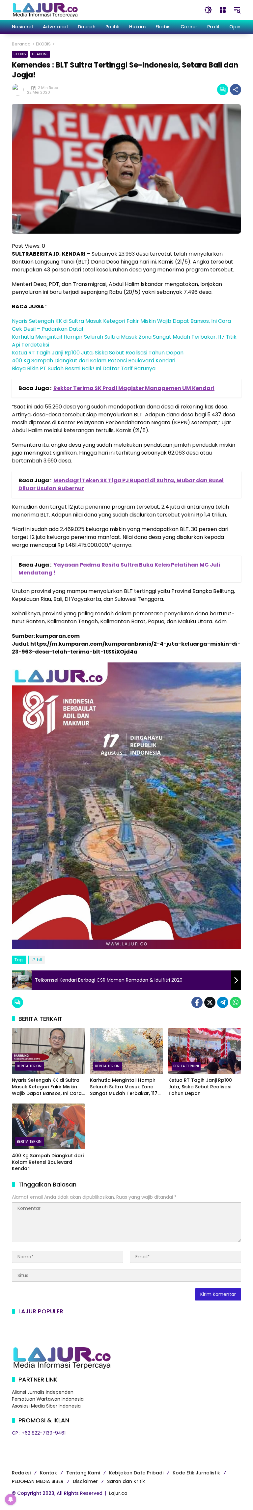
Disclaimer (85, 1481)
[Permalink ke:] (19, 90)
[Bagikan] (235, 89)
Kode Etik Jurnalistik (196, 1472)
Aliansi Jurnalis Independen (42, 1392)
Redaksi (21, 1472)
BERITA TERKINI (29, 1066)
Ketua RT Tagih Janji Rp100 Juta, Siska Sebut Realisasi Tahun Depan (97, 352)
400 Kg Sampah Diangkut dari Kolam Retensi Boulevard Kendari (93, 360)
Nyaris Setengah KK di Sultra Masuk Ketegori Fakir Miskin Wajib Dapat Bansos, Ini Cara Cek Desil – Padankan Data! (47, 1087)
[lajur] (45, 9)
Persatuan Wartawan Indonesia (48, 1399)
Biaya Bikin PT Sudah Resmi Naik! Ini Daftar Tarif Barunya (83, 368)
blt (39, 960)
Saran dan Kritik (126, 1481)
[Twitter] (209, 1002)
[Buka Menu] (223, 10)
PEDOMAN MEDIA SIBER (38, 1481)
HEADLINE (40, 54)
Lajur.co (118, 1493)
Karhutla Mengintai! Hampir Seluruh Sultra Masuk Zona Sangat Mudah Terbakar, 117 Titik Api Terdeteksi (123, 1087)
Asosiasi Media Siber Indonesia (46, 1406)
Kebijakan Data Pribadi (136, 1472)
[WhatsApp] (235, 1002)
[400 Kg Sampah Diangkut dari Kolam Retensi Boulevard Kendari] (48, 1126)
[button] (208, 10)
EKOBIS (20, 54)
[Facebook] (197, 1002)
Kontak (48, 1472)
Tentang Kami (83, 1472)
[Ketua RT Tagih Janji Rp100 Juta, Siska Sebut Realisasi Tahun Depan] (204, 1051)
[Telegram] (222, 1002)
